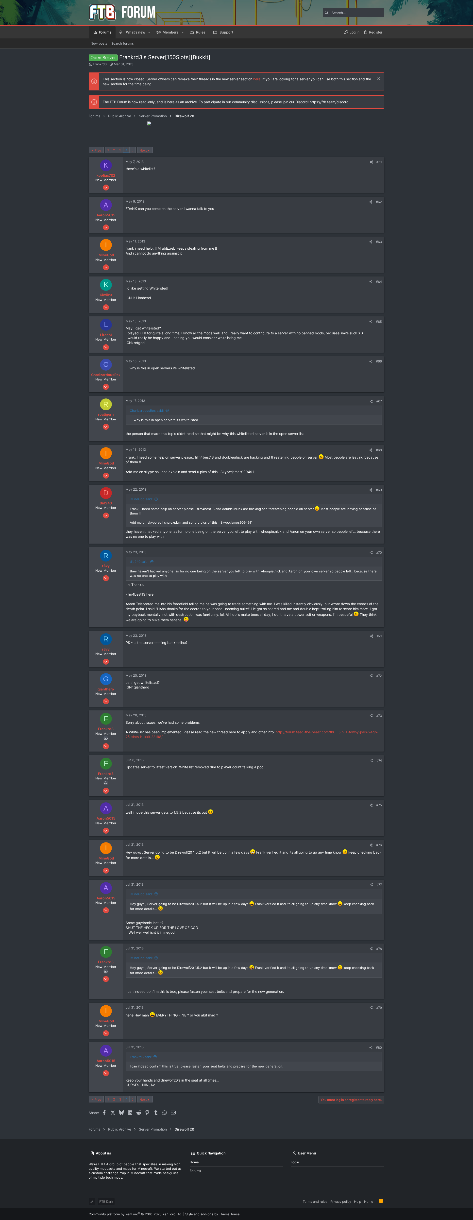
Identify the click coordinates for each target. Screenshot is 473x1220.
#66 (379, 361)
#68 (379, 450)
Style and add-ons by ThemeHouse (212, 1214)
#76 (379, 845)
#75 (379, 805)
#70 (379, 552)
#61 (379, 162)
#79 (379, 1008)
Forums (195, 1171)
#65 (379, 322)
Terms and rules (315, 1201)
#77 (379, 885)
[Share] (371, 162)
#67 (379, 401)
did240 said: (139, 562)
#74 (379, 760)
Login (295, 1162)
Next (143, 150)
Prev (98, 150)
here (256, 79)
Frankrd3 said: (141, 1057)
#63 (379, 242)
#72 (379, 676)
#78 (379, 949)
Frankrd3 (100, 64)
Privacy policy (340, 1201)
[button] (149, 32)
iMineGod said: (141, 499)
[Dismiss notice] (378, 79)
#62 (379, 202)
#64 (379, 282)
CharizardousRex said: (147, 410)
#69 (379, 490)
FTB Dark (106, 1201)
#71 (379, 636)
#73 (379, 716)
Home (194, 1162)
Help (357, 1201)
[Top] (376, 1201)
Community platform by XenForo (135, 1214)
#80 (379, 1047)
